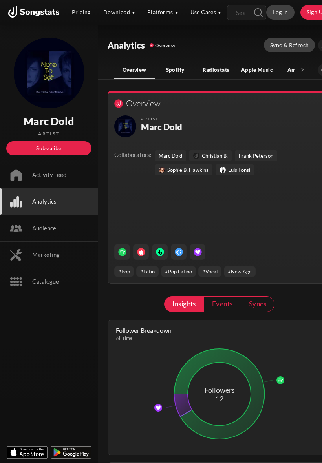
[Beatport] (160, 252)
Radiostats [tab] (216, 70)
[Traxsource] (179, 252)
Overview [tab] (134, 70)
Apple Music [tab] (257, 70)
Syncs (257, 304)
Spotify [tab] (175, 70)
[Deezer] (197, 252)
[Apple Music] (141, 252)
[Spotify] (122, 252)
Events (222, 304)
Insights (184, 304)
